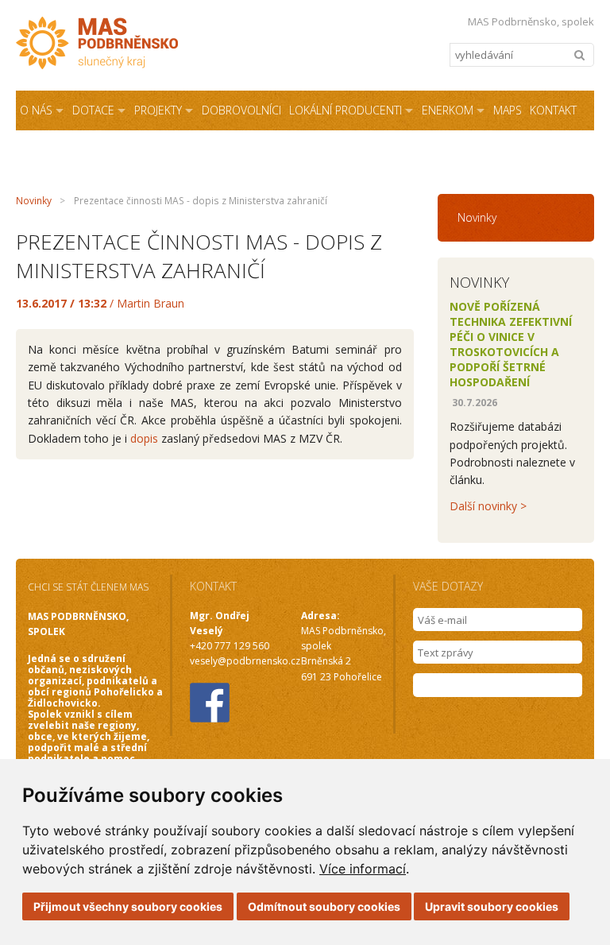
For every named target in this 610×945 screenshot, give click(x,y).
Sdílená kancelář (69, 149)
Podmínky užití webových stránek (298, 149)
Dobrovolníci (241, 110)
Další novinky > (488, 505)
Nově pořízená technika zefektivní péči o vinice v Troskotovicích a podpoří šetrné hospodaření (511, 344)
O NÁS (36, 110)
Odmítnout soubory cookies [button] (324, 906)
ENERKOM (447, 110)
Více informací (362, 869)
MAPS (507, 110)
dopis (144, 438)
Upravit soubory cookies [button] (491, 906)
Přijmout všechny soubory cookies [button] (127, 906)
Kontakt (553, 110)
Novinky (34, 200)
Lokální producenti (345, 110)
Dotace (93, 110)
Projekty (158, 110)
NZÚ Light (166, 149)
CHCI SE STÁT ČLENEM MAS (88, 587)
